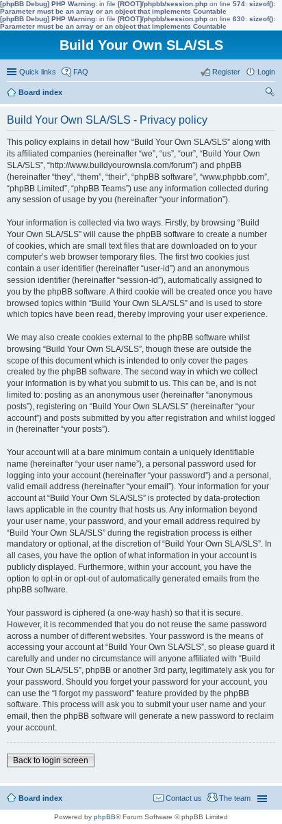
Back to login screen (50, 760)
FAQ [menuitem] (80, 72)
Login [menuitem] (266, 72)
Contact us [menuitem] (184, 798)
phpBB (105, 817)
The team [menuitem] (235, 798)
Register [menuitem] (226, 72)
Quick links (37, 72)
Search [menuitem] (269, 93)
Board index (40, 798)
